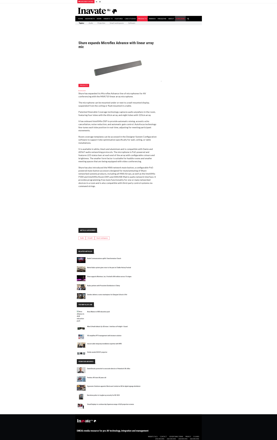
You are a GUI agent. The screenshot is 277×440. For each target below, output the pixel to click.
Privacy (188, 436)
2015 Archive (159, 439)
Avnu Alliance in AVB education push (98, 312)
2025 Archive (171, 439)
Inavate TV (108, 19)
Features (119, 19)
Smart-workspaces (117, 23)
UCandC (90, 238)
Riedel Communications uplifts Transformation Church (104, 258)
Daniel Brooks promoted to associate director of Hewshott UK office (108, 369)
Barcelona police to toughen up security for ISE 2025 (103, 395)
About (171, 19)
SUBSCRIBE (180, 19)
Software (131, 23)
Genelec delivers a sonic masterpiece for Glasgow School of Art (107, 295)
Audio (91, 23)
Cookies (196, 436)
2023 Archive (194, 439)
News (99, 19)
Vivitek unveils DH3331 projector (97, 352)
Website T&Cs (152, 436)
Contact (163, 436)
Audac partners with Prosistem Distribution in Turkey (103, 286)
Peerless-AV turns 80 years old (96, 378)
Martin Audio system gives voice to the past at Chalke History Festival (109, 268)
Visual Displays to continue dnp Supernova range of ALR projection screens (110, 404)
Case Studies (130, 19)
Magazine (162, 19)
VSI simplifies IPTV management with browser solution (104, 336)
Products (142, 19)
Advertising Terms (176, 436)
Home (80, 19)
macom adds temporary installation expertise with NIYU (104, 344)
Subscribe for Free (86, 1)
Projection (101, 23)
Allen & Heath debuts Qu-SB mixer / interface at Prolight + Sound (107, 326)
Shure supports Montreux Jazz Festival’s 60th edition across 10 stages (109, 277)
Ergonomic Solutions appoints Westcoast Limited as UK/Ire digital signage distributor (113, 386)
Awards (152, 19)
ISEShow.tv (90, 19)
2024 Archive (183, 439)
